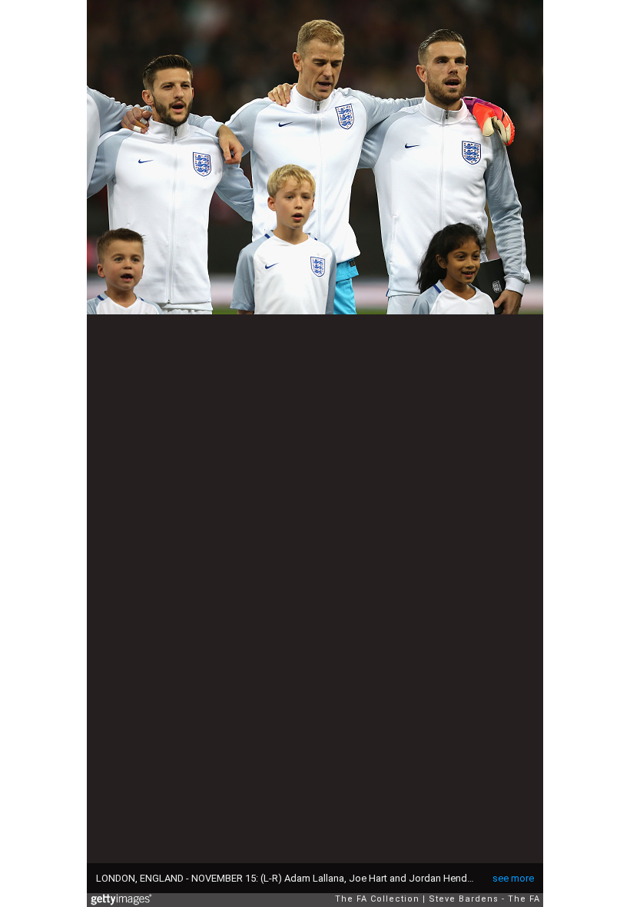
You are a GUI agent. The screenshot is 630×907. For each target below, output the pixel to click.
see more (513, 878)
